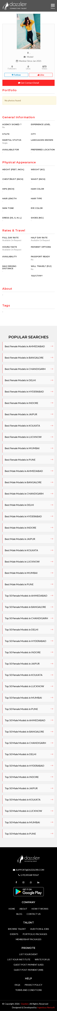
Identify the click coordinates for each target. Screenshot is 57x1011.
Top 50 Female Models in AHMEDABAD (26, 595)
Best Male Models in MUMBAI (21, 572)
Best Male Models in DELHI (19, 504)
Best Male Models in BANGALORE (23, 482)
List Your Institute (18, 959)
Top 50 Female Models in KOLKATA (23, 674)
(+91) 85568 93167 (30, 875)
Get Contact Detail (29, 82)
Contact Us (34, 914)
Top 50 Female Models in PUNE (21, 708)
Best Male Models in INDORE (20, 527)
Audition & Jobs (39, 929)
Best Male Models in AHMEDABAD (24, 470)
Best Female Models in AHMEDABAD (25, 346)
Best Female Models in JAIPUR (21, 414)
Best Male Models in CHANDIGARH (24, 493)
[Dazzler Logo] (14, 5)
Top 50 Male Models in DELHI (20, 754)
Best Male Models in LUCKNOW (22, 561)
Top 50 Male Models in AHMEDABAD (25, 720)
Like (42, 74)
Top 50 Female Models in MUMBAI (23, 697)
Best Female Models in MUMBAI (22, 448)
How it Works (40, 908)
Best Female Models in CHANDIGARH (25, 368)
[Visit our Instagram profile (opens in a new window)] (23, 882)
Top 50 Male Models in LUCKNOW (23, 810)
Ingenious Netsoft (46, 1007)
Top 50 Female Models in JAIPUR (22, 663)
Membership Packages (28, 939)
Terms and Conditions (28, 990)
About (23, 908)
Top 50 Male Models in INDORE (22, 776)
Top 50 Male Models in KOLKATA (22, 799)
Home (12, 908)
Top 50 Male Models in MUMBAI (22, 822)
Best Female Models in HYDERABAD (24, 391)
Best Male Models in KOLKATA (21, 550)
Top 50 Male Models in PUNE (20, 833)
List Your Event (28, 954)
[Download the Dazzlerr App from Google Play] (28, 891)
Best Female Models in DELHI (20, 380)
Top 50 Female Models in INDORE (23, 652)
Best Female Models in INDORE (21, 402)
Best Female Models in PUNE (20, 459)
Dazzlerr (25, 1003)
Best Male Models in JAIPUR (20, 538)
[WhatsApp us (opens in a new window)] (31, 882)
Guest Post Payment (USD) (28, 964)
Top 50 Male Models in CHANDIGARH (25, 742)
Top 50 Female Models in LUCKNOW (24, 686)
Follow (17, 74)
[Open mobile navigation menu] (53, 5)
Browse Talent (17, 929)
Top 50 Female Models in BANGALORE (25, 606)
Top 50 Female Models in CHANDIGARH (26, 618)
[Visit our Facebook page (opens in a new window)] (17, 882)
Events (14, 934)
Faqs (17, 985)
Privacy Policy (33, 985)
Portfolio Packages (35, 934)
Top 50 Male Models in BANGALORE (24, 731)
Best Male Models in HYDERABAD (23, 516)
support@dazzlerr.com (30, 869)
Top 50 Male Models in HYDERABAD (24, 765)
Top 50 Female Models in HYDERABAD (25, 640)
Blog (19, 914)
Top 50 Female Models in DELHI (21, 629)
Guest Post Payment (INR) (28, 970)
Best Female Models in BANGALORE (24, 357)
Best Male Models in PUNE (19, 584)
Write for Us (42, 959)
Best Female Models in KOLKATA (22, 425)
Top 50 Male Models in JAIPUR (21, 788)
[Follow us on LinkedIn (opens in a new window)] (38, 882)
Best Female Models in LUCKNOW (23, 436)
